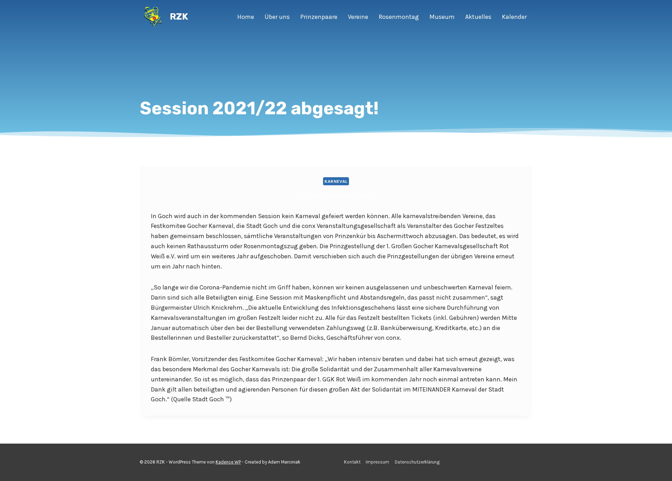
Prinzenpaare (318, 17)
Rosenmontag (399, 17)
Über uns (277, 17)
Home (245, 17)
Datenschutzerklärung (417, 462)
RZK (316, 196)
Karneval (336, 181)
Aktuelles (478, 17)
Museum (442, 17)
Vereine (358, 17)
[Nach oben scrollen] (656, 468)
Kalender (514, 17)
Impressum (377, 462)
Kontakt (352, 462)
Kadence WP (228, 462)
